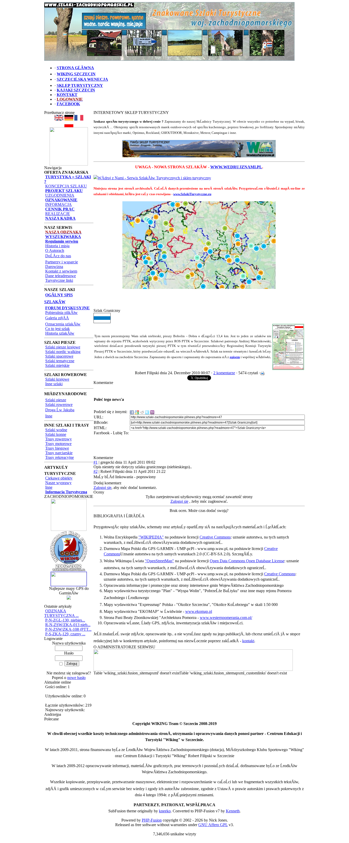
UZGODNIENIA (59, 195)
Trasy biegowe (57, 448)
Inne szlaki (54, 384)
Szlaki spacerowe (59, 356)
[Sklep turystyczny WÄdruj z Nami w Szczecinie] (199, 148)
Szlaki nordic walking (62, 351)
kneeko (165, 811)
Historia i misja (57, 246)
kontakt (248, 641)
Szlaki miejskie (57, 365)
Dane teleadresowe (60, 276)
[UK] (58, 119)
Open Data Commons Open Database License (247, 561)
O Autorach (54, 250)
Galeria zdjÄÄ (57, 318)
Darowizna (54, 266)
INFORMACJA (58, 204)
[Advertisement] (199, 300)
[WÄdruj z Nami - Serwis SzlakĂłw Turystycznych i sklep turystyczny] (152, 178)
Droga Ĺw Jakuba (59, 410)
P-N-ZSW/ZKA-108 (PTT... (68, 629)
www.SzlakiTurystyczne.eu (192, 194)
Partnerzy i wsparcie (61, 262)
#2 (96, 471)
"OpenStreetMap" (159, 561)
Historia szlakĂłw (59, 333)
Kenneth (233, 811)
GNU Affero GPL (213, 825)
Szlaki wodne (56, 430)
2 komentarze (224, 373)
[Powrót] (68, 126)
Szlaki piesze (55, 400)
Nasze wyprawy (58, 483)
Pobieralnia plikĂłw (61, 312)
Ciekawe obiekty (59, 478)
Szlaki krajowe (57, 379)
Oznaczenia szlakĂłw (62, 324)
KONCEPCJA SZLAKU (66, 186)
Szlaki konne (55, 434)
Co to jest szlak (57, 328)
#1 (96, 462)
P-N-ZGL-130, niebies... (65, 620)
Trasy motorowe (58, 443)
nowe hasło (76, 677)
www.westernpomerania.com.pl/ (226, 617)
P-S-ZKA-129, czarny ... (65, 634)
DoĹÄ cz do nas (58, 256)
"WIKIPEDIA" (151, 537)
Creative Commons (215, 537)
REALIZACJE (57, 214)
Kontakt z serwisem (61, 271)
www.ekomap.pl (198, 611)
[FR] (78, 119)
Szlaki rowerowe (59, 404)
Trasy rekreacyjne (59, 457)
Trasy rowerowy (58, 439)
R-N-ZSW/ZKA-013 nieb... (67, 625)
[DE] (68, 119)
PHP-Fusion (152, 820)
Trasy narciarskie (59, 453)
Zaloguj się (102, 487)
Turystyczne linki (59, 280)
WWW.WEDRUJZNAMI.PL (236, 167)
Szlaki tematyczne (59, 361)
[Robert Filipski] (193, 669)
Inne (48, 416)
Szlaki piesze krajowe (62, 347)
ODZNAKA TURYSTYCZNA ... (61, 613)
